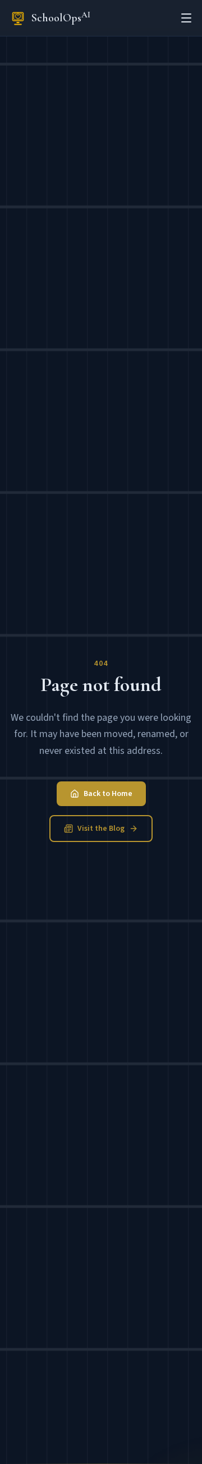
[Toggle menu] (186, 18)
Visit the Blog (101, 828)
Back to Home (108, 793)
